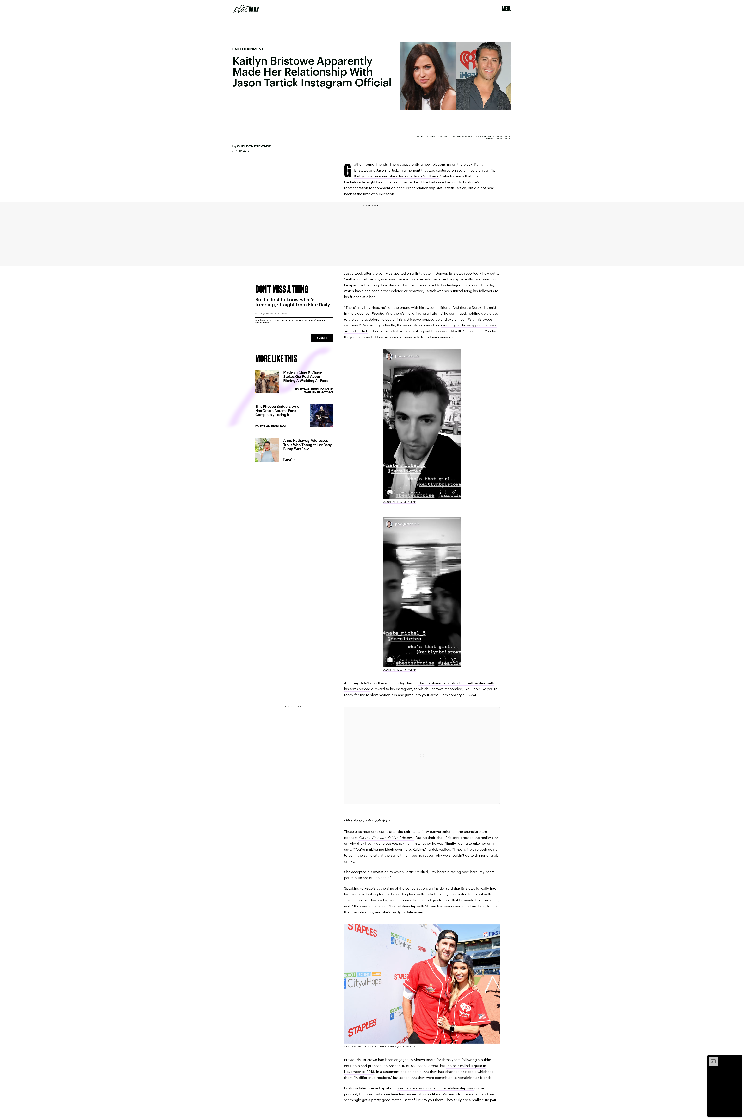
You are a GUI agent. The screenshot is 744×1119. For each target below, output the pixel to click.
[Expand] (711, 1058)
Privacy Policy (262, 322)
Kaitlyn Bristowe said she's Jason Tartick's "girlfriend (396, 176)
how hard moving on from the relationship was (435, 1088)
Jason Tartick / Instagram (399, 501)
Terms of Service (315, 320)
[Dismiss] (738, 1058)
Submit (322, 337)
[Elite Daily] (246, 9)
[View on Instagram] (422, 755)
